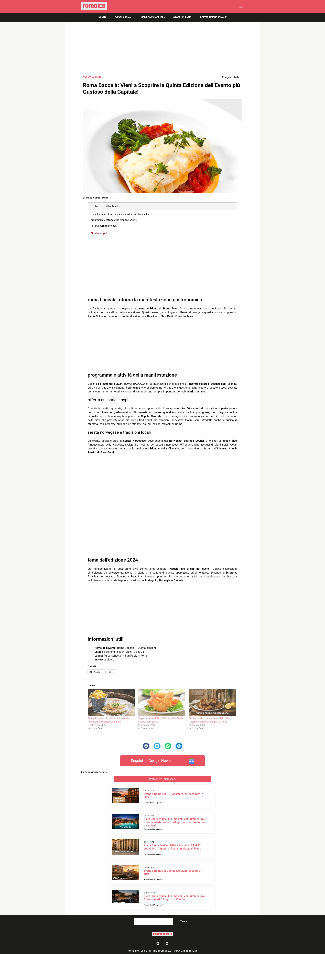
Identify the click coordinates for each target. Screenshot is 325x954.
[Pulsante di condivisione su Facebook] (146, 746)
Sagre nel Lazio (182, 17)
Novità (102, 17)
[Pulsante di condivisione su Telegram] (179, 746)
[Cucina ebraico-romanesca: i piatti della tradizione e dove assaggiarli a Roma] (212, 702)
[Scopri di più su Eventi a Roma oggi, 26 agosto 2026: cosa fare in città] (125, 873)
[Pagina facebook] (158, 944)
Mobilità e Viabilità (152, 17)
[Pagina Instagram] (167, 944)
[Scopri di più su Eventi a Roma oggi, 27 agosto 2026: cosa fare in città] (125, 796)
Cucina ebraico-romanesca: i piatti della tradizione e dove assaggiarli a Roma (209, 720)
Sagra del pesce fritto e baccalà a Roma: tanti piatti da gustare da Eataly (108, 720)
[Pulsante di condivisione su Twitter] (157, 746)
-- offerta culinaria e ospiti (103, 225)
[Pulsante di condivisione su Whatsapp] (168, 746)
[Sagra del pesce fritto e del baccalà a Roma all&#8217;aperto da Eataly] (161, 702)
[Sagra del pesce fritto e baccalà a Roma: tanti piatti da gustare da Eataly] (111, 702)
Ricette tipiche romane (213, 17)
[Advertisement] (162, 50)
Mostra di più (99, 233)
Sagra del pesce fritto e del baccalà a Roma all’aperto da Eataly (160, 720)
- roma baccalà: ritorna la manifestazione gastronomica (119, 214)
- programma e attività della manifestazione (113, 220)
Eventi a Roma (123, 17)
